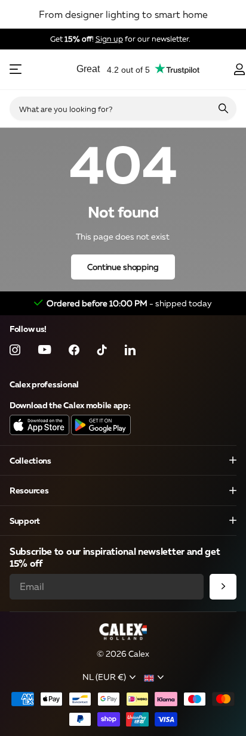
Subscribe (223, 587)
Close (123, 461)
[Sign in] (239, 69)
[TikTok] (102, 349)
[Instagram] (15, 349)
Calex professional (44, 384)
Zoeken (223, 108)
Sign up (109, 39)
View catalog (16, 69)
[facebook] (74, 349)
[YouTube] (44, 350)
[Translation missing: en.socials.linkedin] (130, 349)
